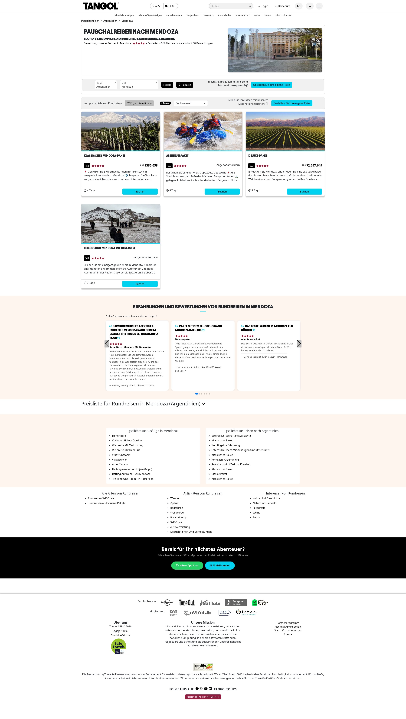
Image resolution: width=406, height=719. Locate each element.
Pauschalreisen (174, 15)
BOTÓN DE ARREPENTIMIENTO (203, 696)
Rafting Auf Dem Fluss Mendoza (131, 474)
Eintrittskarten (283, 15)
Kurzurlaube (224, 15)
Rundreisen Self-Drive (101, 498)
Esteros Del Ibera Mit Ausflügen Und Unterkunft (240, 450)
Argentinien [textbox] (103, 86)
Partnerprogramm (288, 623)
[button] (231, 6)
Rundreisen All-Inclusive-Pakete (106, 503)
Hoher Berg (119, 435)
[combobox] (106, 84)
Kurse (257, 15)
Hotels (268, 15)
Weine (256, 512)
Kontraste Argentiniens (225, 459)
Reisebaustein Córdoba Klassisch (231, 464)
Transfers (208, 15)
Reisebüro (284, 6)
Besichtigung (178, 517)
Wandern (175, 498)
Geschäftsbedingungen (288, 630)
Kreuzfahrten (242, 15)
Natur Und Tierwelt (264, 503)
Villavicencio (119, 459)
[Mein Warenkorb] (310, 6)
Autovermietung (180, 527)
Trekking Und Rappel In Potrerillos (132, 479)
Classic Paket (219, 474)
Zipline (174, 503)
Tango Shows (193, 15)
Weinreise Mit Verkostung (127, 445)
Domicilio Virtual (120, 635)
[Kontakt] (299, 6)
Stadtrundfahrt (121, 455)
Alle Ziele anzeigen (124, 15)
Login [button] (264, 6)
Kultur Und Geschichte (266, 498)
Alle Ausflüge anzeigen (150, 15)
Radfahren (176, 508)
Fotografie (259, 508)
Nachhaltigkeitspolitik (288, 626)
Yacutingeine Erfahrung (226, 445)
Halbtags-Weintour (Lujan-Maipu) (132, 469)
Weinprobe (177, 512)
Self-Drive (176, 522)
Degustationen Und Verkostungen (191, 531)
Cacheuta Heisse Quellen (127, 440)
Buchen (139, 191)
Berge (256, 517)
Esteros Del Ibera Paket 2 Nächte (231, 435)
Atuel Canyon (120, 464)
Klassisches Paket (222, 440)
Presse (288, 634)
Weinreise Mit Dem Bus (126, 450)
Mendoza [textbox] (127, 86)
